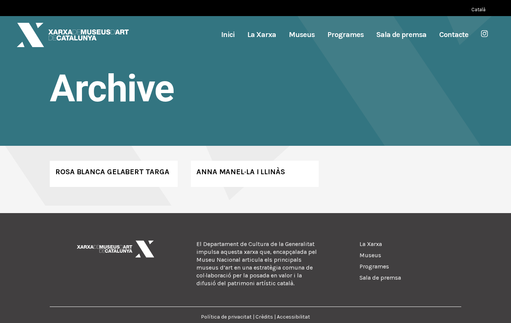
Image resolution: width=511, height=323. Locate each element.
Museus (370, 255)
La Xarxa (370, 243)
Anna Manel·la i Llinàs (240, 171)
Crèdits (264, 317)
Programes (374, 266)
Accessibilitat (293, 317)
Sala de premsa (380, 277)
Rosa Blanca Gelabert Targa (112, 171)
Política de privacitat (226, 317)
